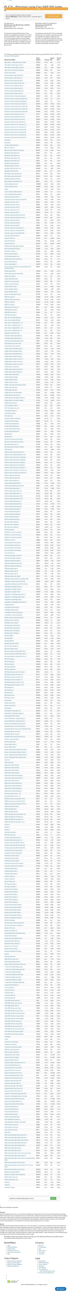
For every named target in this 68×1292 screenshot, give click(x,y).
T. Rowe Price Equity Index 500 (13, 977)
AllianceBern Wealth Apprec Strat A (14, 65)
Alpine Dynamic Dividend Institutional (14, 70)
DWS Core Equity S (10, 302)
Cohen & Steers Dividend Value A (13, 191)
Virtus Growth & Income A (11, 1124)
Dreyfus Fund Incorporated (12, 281)
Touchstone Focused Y (11, 1044)
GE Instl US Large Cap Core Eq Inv (14, 439)
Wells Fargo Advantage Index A (13, 1148)
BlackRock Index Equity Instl (12, 153)
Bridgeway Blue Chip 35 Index (12, 179)
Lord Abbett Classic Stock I (12, 610)
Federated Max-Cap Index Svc (13, 346)
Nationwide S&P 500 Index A (12, 716)
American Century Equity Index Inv (14, 93)
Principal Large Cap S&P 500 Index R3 (15, 845)
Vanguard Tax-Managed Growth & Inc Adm (16, 1096)
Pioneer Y (7, 829)
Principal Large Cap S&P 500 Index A (14, 842)
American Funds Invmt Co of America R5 (15, 135)
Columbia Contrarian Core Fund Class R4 (15, 199)
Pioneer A (7, 824)
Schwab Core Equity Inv (11, 930)
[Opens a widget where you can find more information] (60, 1289)
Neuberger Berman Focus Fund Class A (15, 726)
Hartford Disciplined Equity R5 (12, 514)
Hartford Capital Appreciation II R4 (14, 496)
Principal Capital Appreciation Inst (13, 840)
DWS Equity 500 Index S (11, 310)
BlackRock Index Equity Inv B (12, 158)
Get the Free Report (53, 16)
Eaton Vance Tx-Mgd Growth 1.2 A (14, 328)
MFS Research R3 (9, 695)
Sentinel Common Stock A (11, 946)
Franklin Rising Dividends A (12, 423)
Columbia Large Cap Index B (12, 223)
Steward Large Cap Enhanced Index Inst (15, 964)
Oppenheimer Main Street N (12, 773)
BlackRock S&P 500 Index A (12, 166)
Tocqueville (7, 1036)
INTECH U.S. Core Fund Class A (13, 532)
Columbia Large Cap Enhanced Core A (15, 215)
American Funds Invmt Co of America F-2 (15, 127)
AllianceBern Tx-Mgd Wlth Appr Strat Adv (15, 62)
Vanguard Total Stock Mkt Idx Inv (13, 1101)
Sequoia (7, 954)
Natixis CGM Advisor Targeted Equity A (15, 718)
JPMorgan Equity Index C (11, 573)
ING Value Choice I (10, 529)
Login (7, 4)
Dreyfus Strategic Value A (11, 289)
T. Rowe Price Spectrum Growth (13, 980)
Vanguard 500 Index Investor (12, 1055)
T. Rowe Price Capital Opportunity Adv (15, 969)
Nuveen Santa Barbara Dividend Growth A (16, 749)
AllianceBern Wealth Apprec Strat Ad (14, 67)
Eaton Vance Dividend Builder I (13, 320)
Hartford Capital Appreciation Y (13, 509)
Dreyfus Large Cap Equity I (12, 284)
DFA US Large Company (11, 254)
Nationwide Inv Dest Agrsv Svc (13, 711)
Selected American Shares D (12, 941)
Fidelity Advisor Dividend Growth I (13, 356)
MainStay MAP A (9, 635)
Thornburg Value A (9, 987)
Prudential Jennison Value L (12, 858)
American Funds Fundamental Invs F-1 (15, 114)
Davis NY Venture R (10, 241)
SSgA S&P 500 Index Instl (11, 959)
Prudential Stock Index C (11, 871)
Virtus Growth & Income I (11, 1130)
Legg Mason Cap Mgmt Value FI (13, 589)
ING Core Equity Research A (12, 519)
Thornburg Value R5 (10, 998)
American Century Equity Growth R (14, 88)
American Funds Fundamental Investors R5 (16, 109)
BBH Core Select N (10, 148)
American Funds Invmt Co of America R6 (15, 137)
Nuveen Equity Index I (10, 747)
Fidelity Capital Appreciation (12, 374)
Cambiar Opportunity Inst (11, 184)
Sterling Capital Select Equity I (12, 961)
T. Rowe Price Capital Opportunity (13, 967)
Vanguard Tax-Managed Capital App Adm (15, 1093)
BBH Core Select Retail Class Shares (14, 150)
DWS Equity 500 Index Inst (12, 307)
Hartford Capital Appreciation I (12, 488)
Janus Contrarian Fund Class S (13, 550)
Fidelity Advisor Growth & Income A (14, 359)
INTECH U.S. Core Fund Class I (13, 535)
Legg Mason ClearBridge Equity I (13, 599)
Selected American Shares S (12, 943)
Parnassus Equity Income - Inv (13, 796)
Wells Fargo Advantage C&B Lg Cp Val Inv (16, 1142)
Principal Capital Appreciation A (13, 837)
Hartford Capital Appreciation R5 (13, 506)
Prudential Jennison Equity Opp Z (13, 853)
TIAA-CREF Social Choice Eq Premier (14, 1029)
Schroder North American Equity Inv (14, 925)
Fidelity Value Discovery (11, 403)
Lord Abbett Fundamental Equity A (14, 612)
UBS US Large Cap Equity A (12, 1049)
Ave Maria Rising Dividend (11, 145)
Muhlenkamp (8, 700)
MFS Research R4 (9, 698)
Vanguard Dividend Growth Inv (13, 1065)
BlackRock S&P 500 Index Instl (13, 168)
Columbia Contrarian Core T (12, 202)
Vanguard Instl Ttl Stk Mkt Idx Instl (13, 1078)
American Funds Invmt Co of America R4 (15, 132)
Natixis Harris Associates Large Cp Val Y (15, 723)
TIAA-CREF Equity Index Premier (13, 1003)
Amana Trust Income (10, 73)
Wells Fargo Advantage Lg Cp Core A (14, 1169)
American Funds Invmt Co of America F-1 (15, 124)
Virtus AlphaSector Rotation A (12, 1119)
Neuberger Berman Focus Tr (12, 734)
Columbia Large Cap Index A (12, 220)
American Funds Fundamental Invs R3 (15, 119)
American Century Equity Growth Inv (14, 85)
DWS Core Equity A (10, 297)
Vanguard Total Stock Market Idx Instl (14, 1099)
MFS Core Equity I (9, 664)
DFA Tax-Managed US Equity (12, 248)
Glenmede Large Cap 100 (11, 444)
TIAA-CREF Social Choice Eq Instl (13, 1026)
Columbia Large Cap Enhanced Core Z (15, 217)
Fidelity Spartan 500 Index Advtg (13, 392)
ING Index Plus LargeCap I (12, 527)
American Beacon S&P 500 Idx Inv (14, 78)
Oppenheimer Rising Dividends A (13, 783)
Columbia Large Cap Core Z (12, 212)
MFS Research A (9, 687)
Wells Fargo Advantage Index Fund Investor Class (18, 1153)
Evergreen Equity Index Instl (12, 333)
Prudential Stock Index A (11, 868)
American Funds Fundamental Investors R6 (16, 111)
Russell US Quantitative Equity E (13, 907)
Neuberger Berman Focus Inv (12, 731)
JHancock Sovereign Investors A (13, 555)
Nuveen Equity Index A (11, 744)
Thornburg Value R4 (10, 995)
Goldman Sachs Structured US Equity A (15, 462)
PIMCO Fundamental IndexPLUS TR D (15, 801)
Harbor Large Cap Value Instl (12, 478)
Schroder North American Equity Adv (14, 923)
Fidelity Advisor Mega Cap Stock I (13, 372)
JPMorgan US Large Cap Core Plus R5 (15, 581)
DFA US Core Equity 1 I (11, 251)
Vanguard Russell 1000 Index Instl (13, 1088)
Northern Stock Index (10, 742)
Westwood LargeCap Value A (12, 1172)
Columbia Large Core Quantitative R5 (14, 233)
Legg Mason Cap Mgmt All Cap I (13, 586)
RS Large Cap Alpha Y (10, 886)
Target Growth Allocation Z (12, 985)
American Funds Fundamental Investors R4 (16, 106)
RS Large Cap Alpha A (10, 884)
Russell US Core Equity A (11, 889)
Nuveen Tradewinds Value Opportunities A (16, 754)
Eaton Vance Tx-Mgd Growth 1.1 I (13, 325)
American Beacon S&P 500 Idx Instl (14, 75)
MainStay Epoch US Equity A (12, 630)
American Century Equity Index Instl (14, 91)
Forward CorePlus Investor (12, 421)
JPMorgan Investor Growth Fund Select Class (17, 579)
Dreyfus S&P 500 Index (11, 286)
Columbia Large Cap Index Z (12, 225)
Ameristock (7, 140)
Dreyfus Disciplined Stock (11, 279)
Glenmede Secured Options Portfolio (14, 447)
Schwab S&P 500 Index (11, 936)
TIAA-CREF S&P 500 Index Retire (13, 1023)
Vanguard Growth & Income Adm (13, 1067)
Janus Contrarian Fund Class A (13, 542)
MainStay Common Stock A (12, 620)
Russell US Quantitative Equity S (13, 915)
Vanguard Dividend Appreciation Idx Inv (15, 1062)
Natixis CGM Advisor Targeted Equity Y (15, 721)
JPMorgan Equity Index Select (12, 576)
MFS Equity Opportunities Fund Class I (15, 672)
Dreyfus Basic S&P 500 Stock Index (14, 273)
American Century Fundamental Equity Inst (16, 98)
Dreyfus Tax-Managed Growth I (13, 294)
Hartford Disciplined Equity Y (12, 517)
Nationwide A (8, 708)
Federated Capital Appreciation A (13, 335)
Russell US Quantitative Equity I (13, 910)
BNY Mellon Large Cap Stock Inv (13, 173)
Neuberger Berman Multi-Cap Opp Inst (15, 736)
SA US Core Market (10, 920)
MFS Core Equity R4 (10, 669)
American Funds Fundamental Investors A (16, 104)
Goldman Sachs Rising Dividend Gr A (14, 452)
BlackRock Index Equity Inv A (12, 155)
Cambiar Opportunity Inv (11, 186)
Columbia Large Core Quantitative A (14, 228)
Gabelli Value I (8, 436)
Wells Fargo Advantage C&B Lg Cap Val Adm (16, 1140)
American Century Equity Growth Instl (14, 83)
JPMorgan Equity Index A (11, 568)
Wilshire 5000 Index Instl (11, 1177)
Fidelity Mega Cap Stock (11, 390)
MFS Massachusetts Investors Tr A (14, 674)
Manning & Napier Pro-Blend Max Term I (15, 651)
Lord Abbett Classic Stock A (12, 607)
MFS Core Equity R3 (10, 667)
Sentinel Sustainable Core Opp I (13, 951)
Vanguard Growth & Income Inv (13, 1070)
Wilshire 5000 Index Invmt (11, 1179)
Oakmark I (7, 760)
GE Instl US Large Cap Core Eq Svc (14, 441)
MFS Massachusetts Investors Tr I (13, 679)
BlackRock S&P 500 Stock (11, 171)
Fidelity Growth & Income (11, 382)
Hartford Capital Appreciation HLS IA (14, 485)
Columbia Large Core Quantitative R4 (14, 230)
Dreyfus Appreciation (10, 271)
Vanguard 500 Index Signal (12, 1057)
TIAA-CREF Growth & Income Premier (15, 1013)
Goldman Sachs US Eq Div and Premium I (16, 473)
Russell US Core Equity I (11, 894)
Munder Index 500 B (10, 705)
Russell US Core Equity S (11, 899)
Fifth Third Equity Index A (11, 405)
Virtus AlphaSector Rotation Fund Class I (15, 1122)
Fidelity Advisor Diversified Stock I (13, 351)
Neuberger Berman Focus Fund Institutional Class (18, 729)
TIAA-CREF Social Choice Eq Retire (14, 1034)
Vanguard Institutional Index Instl (13, 1073)
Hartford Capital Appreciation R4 (13, 504)
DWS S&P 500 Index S (10, 315)
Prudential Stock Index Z (11, 873)
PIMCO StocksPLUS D (10, 809)
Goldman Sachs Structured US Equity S (15, 467)
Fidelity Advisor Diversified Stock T (14, 354)
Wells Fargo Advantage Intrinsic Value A (15, 1155)
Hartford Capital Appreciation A (13, 483)
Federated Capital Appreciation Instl (14, 341)
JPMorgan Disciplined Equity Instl (13, 563)
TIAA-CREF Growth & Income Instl (14, 1011)
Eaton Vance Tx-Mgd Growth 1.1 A (14, 323)
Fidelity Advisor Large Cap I (12, 366)
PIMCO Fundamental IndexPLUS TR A (15, 798)
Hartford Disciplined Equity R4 (12, 511)
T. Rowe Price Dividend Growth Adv (14, 974)
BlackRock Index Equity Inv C (12, 160)
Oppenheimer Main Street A (12, 765)
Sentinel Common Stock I (11, 948)
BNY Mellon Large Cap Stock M (13, 176)
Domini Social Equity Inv (11, 261)
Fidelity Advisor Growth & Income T (14, 364)
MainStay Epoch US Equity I (12, 633)
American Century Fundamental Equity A (15, 96)
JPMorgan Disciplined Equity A (13, 560)
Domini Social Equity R (10, 264)
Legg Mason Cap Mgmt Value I (13, 592)
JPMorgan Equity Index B (11, 571)
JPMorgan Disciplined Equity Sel (13, 566)
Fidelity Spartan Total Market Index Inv (15, 398)
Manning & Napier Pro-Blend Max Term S (15, 654)
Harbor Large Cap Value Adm (12, 475)
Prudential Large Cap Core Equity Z (14, 866)
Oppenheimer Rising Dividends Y (13, 791)
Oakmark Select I (9, 762)
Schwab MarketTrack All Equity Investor (15, 933)
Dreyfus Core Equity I (10, 276)
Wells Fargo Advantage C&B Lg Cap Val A (16, 1135)
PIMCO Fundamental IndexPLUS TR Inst (15, 804)
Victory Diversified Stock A (11, 1106)
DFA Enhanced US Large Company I (14, 246)
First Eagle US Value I (10, 413)
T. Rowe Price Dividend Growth (13, 972)
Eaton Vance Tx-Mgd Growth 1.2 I (13, 330)
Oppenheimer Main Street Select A (14, 775)
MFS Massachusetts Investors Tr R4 (14, 685)
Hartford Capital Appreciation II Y (13, 501)
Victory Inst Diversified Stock (12, 1117)
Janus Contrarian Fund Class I (13, 545)
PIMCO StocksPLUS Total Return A (14, 817)
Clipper (6, 189)
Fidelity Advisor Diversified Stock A (14, 348)
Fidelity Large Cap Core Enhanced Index (15, 385)
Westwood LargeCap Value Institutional (15, 1174)
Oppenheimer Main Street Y (12, 780)
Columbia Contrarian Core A (12, 197)
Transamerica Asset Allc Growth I (13, 1047)
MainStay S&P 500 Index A (12, 643)
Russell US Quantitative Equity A (13, 905)
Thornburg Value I (9, 992)
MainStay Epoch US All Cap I (12, 628)
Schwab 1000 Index (10, 928)
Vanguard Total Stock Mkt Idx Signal (14, 1104)
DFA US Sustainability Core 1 (12, 256)
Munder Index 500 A (10, 703)
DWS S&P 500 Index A (10, 312)
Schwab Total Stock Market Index (13, 938)
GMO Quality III (9, 449)
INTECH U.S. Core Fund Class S (13, 537)
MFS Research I (9, 692)
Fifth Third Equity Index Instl (12, 408)
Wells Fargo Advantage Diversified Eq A (15, 1145)
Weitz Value (8, 1132)
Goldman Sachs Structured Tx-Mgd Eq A (15, 457)
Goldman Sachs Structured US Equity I (15, 465)
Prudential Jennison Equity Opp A (13, 850)
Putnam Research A (10, 881)
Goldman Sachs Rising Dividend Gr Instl (15, 454)
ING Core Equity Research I (12, 522)
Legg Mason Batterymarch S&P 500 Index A (16, 584)
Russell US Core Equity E (11, 892)
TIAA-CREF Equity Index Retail (13, 1008)
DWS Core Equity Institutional (12, 299)
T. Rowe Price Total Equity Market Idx (14, 982)
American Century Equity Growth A (14, 80)
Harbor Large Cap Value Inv (12, 480)
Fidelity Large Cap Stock (11, 387)
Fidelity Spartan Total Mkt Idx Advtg (14, 400)
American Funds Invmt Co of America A (15, 122)
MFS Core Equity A (10, 659)
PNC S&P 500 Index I (10, 835)
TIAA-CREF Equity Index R (12, 1005)
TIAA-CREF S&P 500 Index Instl (13, 1021)
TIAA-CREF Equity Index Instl (12, 1000)
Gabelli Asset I (8, 434)
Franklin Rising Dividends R (12, 431)
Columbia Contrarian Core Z (12, 204)
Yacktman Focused (10, 1187)
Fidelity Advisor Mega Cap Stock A (14, 369)
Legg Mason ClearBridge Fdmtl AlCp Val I (15, 602)
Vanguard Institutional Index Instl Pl (14, 1075)
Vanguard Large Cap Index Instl (13, 1080)
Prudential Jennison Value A (12, 855)
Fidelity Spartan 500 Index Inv (12, 395)
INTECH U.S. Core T (10, 540)
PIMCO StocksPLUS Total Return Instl (14, 822)
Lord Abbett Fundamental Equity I (13, 615)
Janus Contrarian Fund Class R (13, 548)
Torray (6, 1039)
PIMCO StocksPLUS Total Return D (14, 819)
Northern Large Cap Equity (12, 739)
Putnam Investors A (10, 876)
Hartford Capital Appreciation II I (13, 493)
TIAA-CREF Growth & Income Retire (14, 1018)
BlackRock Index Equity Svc (12, 163)
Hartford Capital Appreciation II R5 (14, 498)
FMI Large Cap (9, 416)
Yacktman (7, 1182)
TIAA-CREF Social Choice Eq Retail (14, 1031)
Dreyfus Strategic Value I (11, 291)
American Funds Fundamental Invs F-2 (15, 116)
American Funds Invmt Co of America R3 (15, 129)
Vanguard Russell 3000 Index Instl (13, 1091)
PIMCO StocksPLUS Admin (12, 806)
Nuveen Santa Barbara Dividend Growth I (15, 752)
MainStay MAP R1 (9, 641)
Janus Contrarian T (10, 553)
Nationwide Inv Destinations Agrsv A (14, 713)
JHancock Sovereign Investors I (13, 558)
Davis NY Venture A (10, 238)
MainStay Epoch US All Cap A (12, 625)
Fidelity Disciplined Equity (11, 377)
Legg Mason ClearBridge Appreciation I (15, 597)
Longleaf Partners (9, 604)
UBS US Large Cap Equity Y (12, 1052)
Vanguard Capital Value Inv (12, 1060)
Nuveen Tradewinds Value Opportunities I (15, 757)
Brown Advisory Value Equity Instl (13, 181)
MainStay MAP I (9, 638)
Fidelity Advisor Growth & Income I (14, 361)
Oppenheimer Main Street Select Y (14, 778)
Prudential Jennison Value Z (12, 861)
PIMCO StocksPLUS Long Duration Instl (15, 814)
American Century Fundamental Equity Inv (16, 101)
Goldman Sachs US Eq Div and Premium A (16, 470)
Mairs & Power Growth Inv (11, 646)
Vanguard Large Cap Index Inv (13, 1083)
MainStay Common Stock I (11, 623)
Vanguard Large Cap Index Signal (13, 1086)
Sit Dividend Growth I (10, 956)
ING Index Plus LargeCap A (12, 524)
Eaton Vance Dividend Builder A (13, 317)
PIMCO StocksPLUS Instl (11, 811)
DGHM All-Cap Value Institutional (13, 259)
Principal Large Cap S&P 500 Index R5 (15, 848)
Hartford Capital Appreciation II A (13, 491)
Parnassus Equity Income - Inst (13, 793)
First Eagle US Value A (10, 410)
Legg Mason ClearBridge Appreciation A (15, 594)
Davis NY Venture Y (10, 243)
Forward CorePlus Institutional (12, 418)
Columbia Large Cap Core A (12, 210)
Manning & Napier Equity (11, 648)
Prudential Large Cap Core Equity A (14, 863)
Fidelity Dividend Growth (11, 379)
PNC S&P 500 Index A (10, 832)
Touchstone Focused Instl (11, 1042)
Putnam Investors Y (10, 879)
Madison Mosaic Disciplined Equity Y (14, 617)
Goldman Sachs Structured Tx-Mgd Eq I (15, 460)
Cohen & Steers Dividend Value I (13, 194)
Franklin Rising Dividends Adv (12, 429)
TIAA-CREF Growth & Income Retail (14, 1016)
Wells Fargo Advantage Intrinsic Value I (15, 1162)
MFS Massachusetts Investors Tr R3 (14, 682)
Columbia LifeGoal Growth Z (12, 235)
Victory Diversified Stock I (11, 1114)
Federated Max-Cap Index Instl (13, 343)
